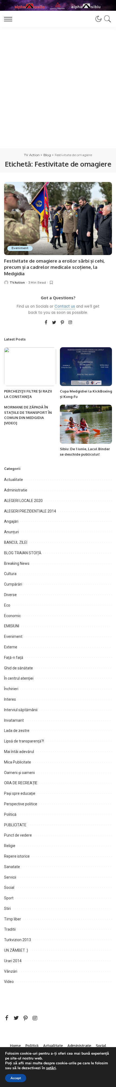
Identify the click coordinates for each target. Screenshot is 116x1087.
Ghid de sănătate (18, 668)
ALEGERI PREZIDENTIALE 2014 (30, 511)
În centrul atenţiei (18, 678)
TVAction (17, 282)
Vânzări (10, 971)
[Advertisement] (58, 88)
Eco (7, 605)
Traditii (10, 929)
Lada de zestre (16, 730)
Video (9, 981)
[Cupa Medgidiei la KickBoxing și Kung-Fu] (86, 366)
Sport (8, 898)
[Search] (106, 19)
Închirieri (11, 689)
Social (9, 887)
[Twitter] (54, 323)
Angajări (11, 521)
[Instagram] (70, 323)
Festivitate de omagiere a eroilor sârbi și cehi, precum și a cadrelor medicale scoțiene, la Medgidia (54, 267)
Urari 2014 (13, 961)
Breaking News (16, 563)
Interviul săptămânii (20, 710)
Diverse (10, 595)
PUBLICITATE (15, 825)
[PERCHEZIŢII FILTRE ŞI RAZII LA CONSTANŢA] (30, 366)
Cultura (10, 574)
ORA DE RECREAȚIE (20, 783)
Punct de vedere (18, 835)
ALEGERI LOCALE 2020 (23, 500)
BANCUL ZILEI (15, 542)
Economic (12, 616)
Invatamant (14, 720)
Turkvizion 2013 (17, 940)
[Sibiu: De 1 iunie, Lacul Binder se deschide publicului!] (86, 424)
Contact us (64, 306)
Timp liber (12, 919)
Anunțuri (11, 532)
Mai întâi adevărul (19, 751)
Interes (10, 699)
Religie (9, 846)
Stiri (7, 908)
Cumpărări (13, 584)
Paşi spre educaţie (19, 793)
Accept (16, 1078)
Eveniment (20, 248)
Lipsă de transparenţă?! (24, 741)
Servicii (10, 877)
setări (51, 1068)
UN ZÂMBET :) (16, 950)
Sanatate (12, 867)
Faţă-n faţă (13, 657)
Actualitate (13, 479)
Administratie (15, 490)
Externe (10, 647)
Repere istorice (17, 856)
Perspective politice (20, 804)
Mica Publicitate (17, 762)
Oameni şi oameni (19, 772)
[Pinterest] (62, 323)
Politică (10, 814)
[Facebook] (46, 323)
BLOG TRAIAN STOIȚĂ (22, 553)
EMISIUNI (11, 626)
